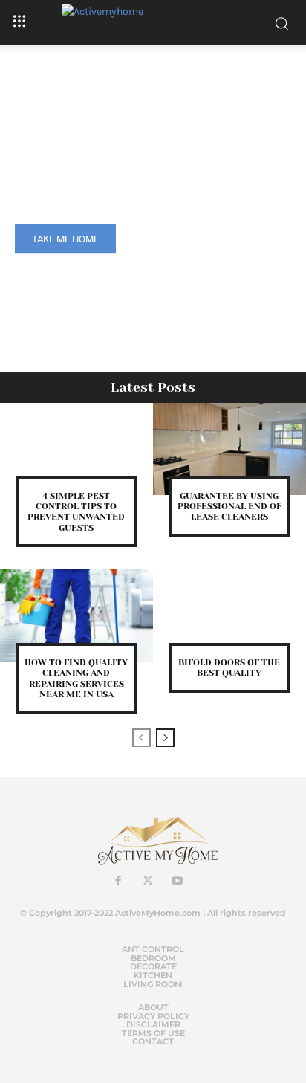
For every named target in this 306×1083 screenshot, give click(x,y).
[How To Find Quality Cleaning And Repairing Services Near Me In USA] (76, 615)
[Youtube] (177, 881)
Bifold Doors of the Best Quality (229, 667)
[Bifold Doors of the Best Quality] (229, 615)
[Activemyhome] (153, 22)
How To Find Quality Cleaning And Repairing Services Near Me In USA (76, 678)
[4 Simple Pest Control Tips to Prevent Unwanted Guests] (76, 449)
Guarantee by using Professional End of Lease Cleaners (229, 507)
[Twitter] (148, 881)
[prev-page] (141, 737)
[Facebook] (118, 881)
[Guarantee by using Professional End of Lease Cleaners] (229, 449)
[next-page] (165, 737)
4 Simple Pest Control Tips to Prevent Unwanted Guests (76, 512)
